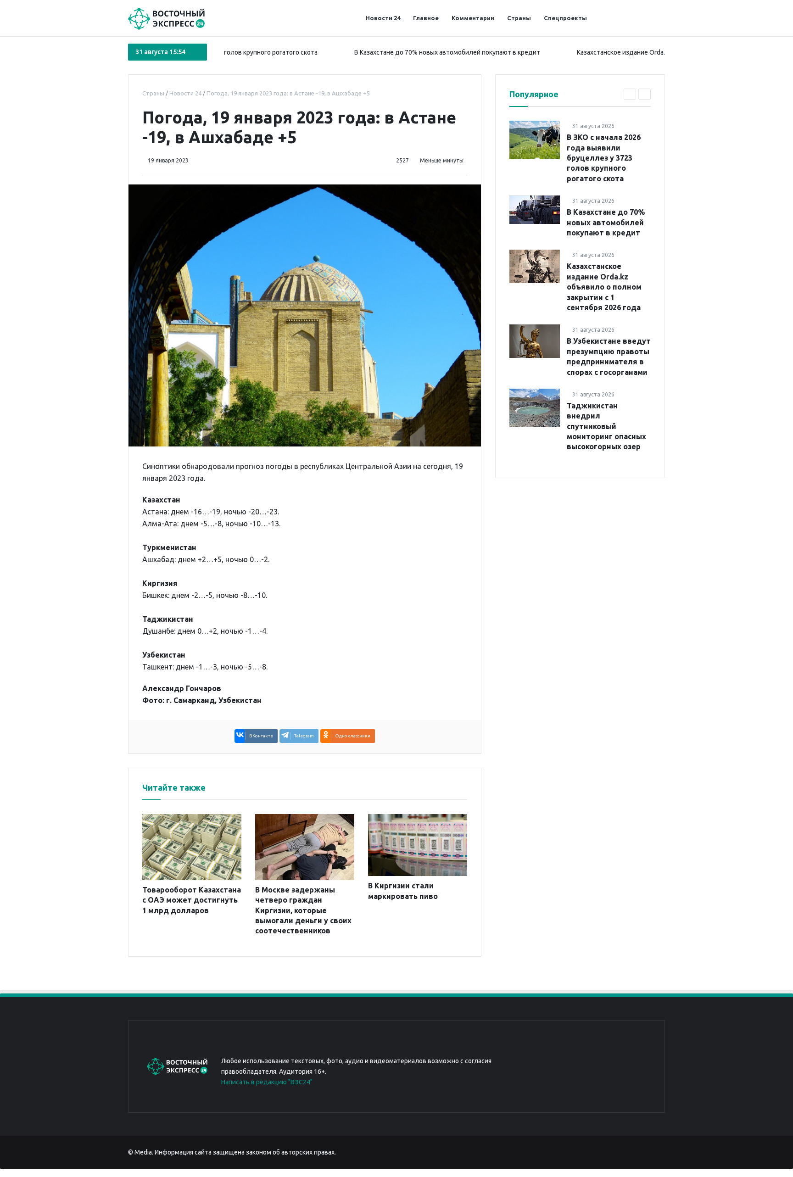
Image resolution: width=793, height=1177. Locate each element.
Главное (426, 18)
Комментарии (473, 18)
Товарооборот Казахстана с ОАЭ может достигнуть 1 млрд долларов (191, 900)
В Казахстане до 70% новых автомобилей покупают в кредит (412, 52)
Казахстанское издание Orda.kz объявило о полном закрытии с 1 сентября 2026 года (604, 287)
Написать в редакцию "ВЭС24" (267, 1082)
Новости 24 (383, 18)
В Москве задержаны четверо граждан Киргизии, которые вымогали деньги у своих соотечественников (303, 910)
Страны (519, 18)
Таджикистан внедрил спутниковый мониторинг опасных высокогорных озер (606, 426)
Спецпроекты (565, 18)
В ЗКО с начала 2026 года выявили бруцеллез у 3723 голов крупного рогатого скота (604, 158)
